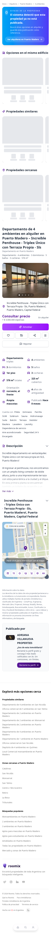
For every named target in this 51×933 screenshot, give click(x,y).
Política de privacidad (10, 904)
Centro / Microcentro (12, 788)
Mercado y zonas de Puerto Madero (19, 850)
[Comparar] (45, 335)
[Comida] (13, 573)
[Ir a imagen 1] (19, 295)
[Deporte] (43, 573)
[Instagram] (11, 881)
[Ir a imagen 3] (25, 295)
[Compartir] (35, 335)
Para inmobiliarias (24, 898)
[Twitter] (4, 881)
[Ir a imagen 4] (28, 295)
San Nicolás (7, 773)
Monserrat (7, 778)
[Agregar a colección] (21, 335)
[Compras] (31, 573)
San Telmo (7, 783)
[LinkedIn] (17, 881)
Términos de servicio (30, 904)
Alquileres (13, 4)
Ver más (6, 491)
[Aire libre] (37, 573)
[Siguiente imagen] (45, 280)
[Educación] (25, 573)
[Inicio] (17, 927)
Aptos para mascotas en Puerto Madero (21, 831)
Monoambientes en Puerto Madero (18, 816)
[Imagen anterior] (5, 280)
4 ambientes (40, 4)
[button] (25, 280)
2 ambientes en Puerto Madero (17, 821)
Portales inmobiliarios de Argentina (16, 901)
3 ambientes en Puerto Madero (17, 826)
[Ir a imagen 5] (31, 295)
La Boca (5, 797)
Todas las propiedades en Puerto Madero (21, 845)
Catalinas (6, 768)
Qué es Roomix (8, 898)
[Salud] (19, 573)
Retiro (5, 792)
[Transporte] (7, 573)
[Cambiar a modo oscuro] (28, 910)
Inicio (4, 4)
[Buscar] (25, 927)
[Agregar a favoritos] (8, 335)
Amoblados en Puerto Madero (16, 840)
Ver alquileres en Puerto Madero (23, 39)
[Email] (23, 881)
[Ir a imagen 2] (22, 295)
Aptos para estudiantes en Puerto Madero (22, 836)
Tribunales (7, 802)
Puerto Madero (26, 4)
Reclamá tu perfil (27, 665)
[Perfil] (33, 927)
